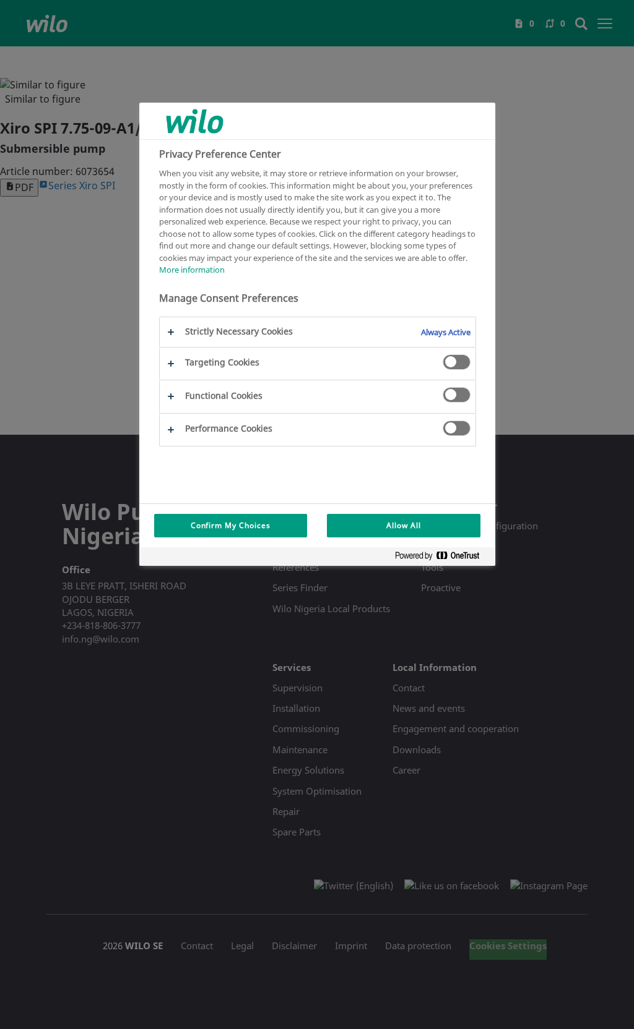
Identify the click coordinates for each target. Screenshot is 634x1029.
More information (192, 269)
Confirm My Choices (231, 525)
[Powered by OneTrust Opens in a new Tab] (442, 558)
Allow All (403, 525)
